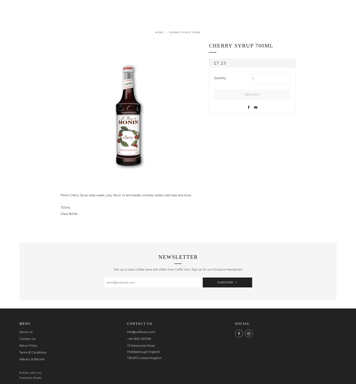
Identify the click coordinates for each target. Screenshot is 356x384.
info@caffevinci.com (141, 332)
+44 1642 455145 (139, 339)
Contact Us (27, 339)
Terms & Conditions (32, 352)
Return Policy (28, 345)
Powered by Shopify (30, 377)
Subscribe (225, 282)
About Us (26, 332)
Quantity (220, 78)
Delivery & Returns (31, 359)
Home (159, 32)
